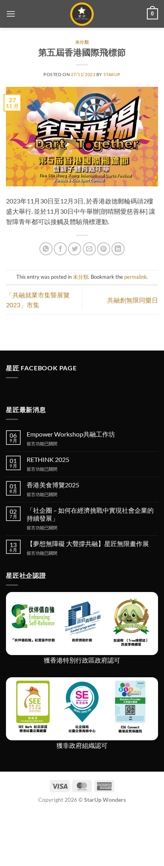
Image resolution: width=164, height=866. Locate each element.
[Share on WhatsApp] (46, 248)
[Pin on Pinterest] (103, 248)
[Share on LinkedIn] (118, 248)
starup (112, 74)
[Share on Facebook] (60, 248)
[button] (11, 13)
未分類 (82, 41)
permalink (135, 277)
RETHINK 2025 (48, 459)
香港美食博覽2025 (53, 485)
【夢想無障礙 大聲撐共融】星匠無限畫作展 (88, 543)
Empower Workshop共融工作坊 (71, 434)
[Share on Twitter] (74, 248)
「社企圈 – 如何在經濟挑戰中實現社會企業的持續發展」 (90, 513)
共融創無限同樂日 (132, 300)
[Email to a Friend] (89, 248)
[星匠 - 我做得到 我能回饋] (82, 14)
